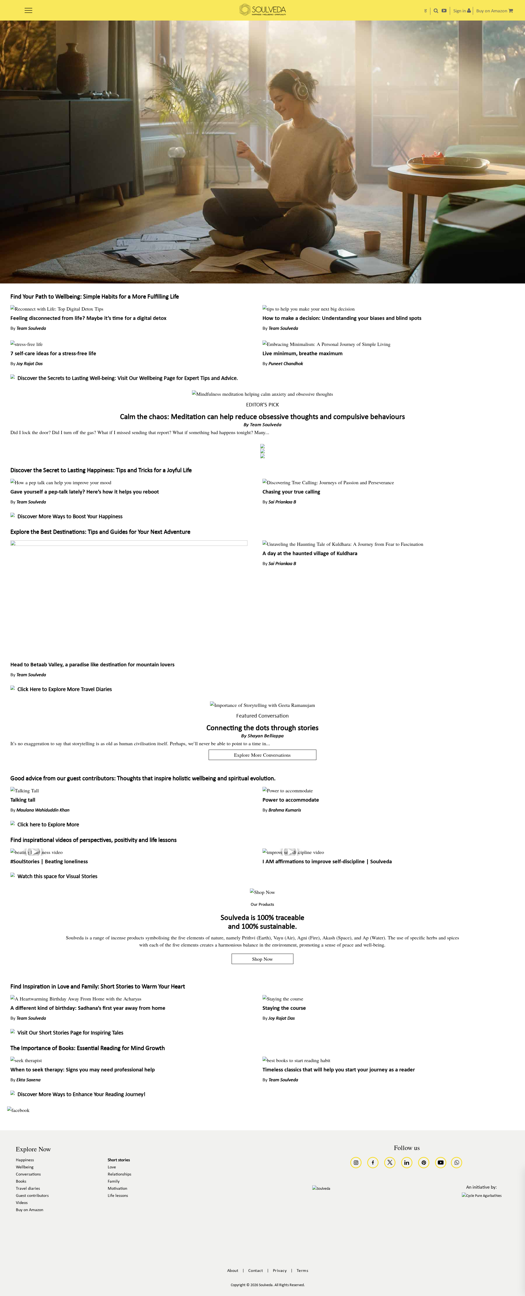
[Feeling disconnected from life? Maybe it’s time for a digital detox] (56, 308)
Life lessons (118, 1196)
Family (113, 1181)
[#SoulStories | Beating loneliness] (36, 852)
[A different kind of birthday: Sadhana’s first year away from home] (75, 998)
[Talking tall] (24, 790)
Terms (302, 1271)
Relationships (119, 1174)
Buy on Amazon (29, 1210)
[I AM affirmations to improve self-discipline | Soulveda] (293, 852)
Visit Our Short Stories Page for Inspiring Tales (70, 1033)
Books (21, 1181)
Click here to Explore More (48, 825)
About (232, 1271)
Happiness (25, 1160)
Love (112, 1167)
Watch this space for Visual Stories (57, 876)
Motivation (117, 1188)
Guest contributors (32, 1196)
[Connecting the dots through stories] (262, 705)
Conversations (28, 1174)
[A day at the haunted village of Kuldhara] (342, 544)
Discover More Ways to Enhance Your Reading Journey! (81, 1094)
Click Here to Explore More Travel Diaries (65, 689)
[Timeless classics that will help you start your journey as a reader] (296, 1060)
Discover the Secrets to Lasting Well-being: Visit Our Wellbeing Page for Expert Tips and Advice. (128, 378)
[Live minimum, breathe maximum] (326, 344)
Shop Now (262, 959)
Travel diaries (28, 1188)
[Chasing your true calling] (328, 482)
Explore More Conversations (262, 755)
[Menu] (28, 8)
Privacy (280, 1271)
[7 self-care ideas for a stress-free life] (26, 344)
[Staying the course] (282, 998)
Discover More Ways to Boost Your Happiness (70, 517)
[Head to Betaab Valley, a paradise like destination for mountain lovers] (128, 544)
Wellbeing (25, 1167)
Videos (22, 1203)
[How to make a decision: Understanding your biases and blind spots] (308, 308)
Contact (255, 1271)
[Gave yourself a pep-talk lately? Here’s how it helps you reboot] (60, 482)
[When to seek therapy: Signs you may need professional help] (26, 1060)
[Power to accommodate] (287, 790)
